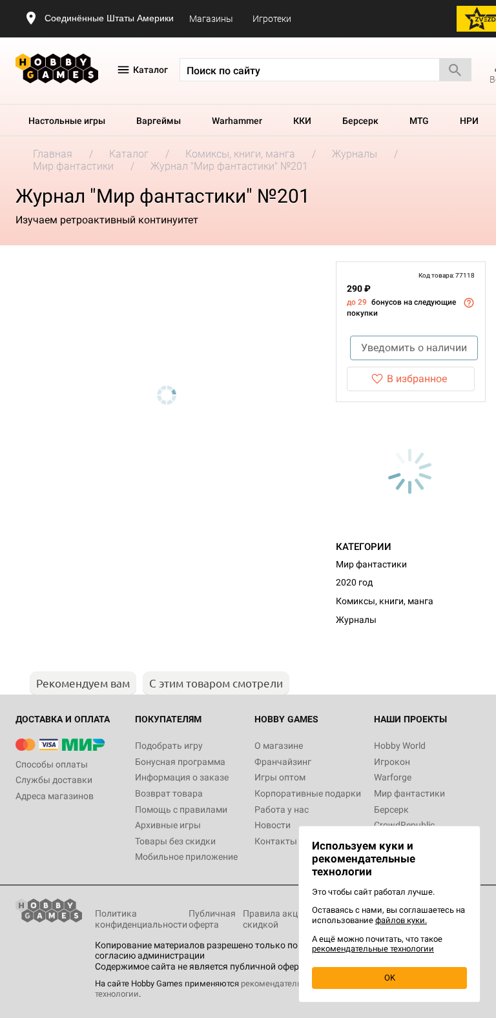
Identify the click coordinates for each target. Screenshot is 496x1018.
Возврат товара (169, 793)
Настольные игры (66, 121)
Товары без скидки (175, 841)
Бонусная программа (180, 762)
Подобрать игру (169, 745)
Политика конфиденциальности (141, 919)
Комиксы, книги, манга (384, 601)
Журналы (356, 620)
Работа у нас (281, 809)
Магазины (211, 19)
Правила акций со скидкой (281, 919)
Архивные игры (168, 825)
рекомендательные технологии (373, 948)
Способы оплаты (52, 764)
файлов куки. (401, 920)
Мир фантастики (371, 564)
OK (389, 977)
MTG (419, 121)
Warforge (392, 777)
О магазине (278, 745)
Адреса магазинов (55, 796)
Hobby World (400, 745)
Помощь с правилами (181, 809)
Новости (272, 825)
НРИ (469, 121)
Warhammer (237, 121)
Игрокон (392, 762)
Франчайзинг (282, 762)
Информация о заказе (182, 777)
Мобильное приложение (186, 856)
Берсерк (360, 121)
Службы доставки (54, 780)
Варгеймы (158, 121)
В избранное (417, 378)
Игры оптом (279, 777)
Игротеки (272, 19)
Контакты (275, 841)
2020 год (354, 582)
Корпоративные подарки (307, 793)
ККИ (302, 121)
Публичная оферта (212, 919)
